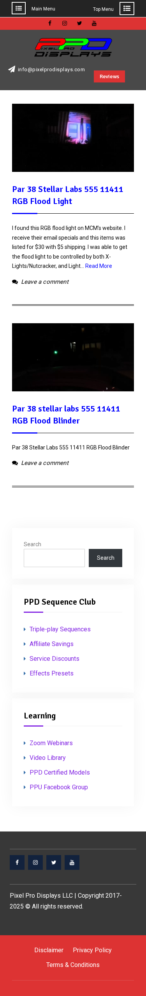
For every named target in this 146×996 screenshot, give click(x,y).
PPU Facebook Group (59, 787)
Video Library (48, 757)
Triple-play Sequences (60, 629)
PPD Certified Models (60, 772)
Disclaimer (48, 950)
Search (32, 544)
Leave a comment (45, 281)
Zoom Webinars (51, 743)
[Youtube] (72, 862)
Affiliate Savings (52, 644)
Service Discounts (54, 658)
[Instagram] (35, 862)
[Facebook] (17, 862)
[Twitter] (53, 862)
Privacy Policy (92, 950)
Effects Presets (52, 673)
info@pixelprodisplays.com (51, 70)
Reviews (109, 76)
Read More (98, 266)
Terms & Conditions (73, 965)
